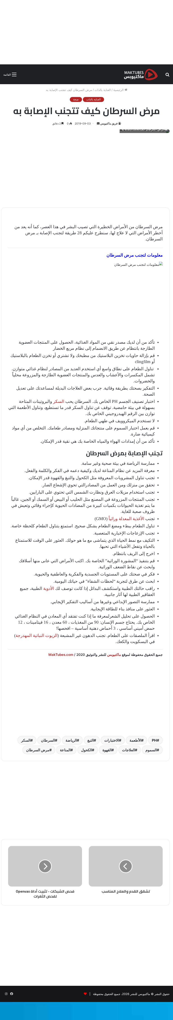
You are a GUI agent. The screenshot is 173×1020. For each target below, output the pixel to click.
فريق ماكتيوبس (109, 123)
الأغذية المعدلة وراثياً (126, 518)
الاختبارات (111, 740)
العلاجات (128, 750)
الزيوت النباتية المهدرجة (36, 635)
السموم (151, 750)
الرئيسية (119, 90)
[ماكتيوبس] (140, 74)
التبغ (90, 740)
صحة (76, 99)
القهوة (107, 750)
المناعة (65, 750)
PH (154, 740)
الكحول (86, 750)
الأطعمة (135, 740)
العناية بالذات (103, 90)
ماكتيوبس (114, 654)
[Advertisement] (86, 31)
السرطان (48, 740)
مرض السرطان (37, 750)
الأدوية (48, 588)
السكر (58, 401)
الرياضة (71, 740)
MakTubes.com (60, 654)
